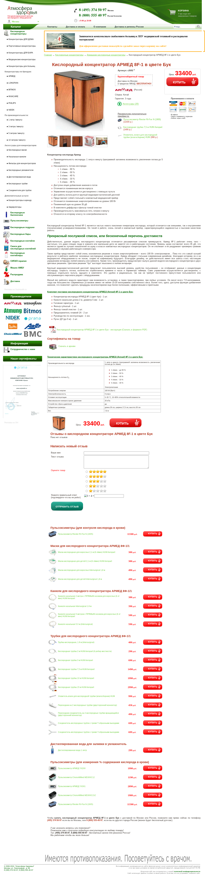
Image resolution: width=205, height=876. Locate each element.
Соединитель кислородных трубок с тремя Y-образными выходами (88, 732)
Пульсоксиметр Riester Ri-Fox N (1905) (142, 119)
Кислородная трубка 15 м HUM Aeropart (76, 687)
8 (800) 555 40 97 (93, 15)
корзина (183, 10)
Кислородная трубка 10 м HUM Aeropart (76, 678)
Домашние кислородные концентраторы (106, 55)
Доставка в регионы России (129, 27)
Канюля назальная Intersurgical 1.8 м (74, 606)
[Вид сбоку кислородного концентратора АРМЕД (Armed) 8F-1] (77, 146)
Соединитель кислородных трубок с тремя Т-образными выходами (88, 723)
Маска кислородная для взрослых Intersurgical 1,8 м (81, 570)
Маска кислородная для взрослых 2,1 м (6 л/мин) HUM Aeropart (86, 552)
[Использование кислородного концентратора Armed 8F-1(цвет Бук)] (101, 146)
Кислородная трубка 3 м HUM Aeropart (75, 660)
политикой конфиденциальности (187, 871)
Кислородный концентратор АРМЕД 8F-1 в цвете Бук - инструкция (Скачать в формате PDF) (102, 329)
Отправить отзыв (67, 506)
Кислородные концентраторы (69, 55)
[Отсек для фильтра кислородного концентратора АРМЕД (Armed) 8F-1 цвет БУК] (65, 146)
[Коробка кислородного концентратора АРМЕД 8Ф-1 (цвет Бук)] (89, 146)
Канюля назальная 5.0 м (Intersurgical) (75, 624)
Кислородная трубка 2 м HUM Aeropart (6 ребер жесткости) (85, 651)
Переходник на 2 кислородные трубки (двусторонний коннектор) (87, 705)
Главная (48, 55)
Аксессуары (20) (131, 104)
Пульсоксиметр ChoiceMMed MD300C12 (76, 777)
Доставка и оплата (75, 27)
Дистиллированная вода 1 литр (72, 750)
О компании (100, 27)
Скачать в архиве (66, 346)
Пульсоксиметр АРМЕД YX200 (72, 768)
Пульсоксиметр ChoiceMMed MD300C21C (77, 795)
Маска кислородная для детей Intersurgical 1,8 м (80, 579)
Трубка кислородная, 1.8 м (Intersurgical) (76, 642)
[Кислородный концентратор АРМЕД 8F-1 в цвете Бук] (79, 132)
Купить (152, 533)
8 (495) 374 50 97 (93, 9)
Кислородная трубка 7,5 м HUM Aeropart (142, 127)
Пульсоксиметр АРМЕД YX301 (72, 786)
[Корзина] (172, 14)
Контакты (52, 27)
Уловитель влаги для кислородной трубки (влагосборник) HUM (140, 136)
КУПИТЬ (179, 82)
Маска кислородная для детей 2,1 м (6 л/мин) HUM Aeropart (85, 561)
